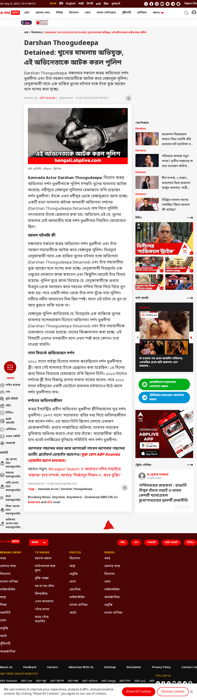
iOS (49, 502)
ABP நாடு (139, 681)
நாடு (98, 4)
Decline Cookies (172, 692)
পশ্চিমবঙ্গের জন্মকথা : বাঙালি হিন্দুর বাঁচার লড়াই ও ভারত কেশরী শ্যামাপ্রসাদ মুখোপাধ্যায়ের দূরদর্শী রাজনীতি (163, 493)
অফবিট (5, 613)
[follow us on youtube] (162, 4)
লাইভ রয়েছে (13, 385)
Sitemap (110, 667)
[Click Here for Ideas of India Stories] (42, 22)
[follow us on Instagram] (167, 4)
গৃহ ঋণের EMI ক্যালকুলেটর (13, 463)
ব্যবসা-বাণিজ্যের (106, 13)
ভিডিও (9, 413)
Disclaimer (134, 667)
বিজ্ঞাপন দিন (190, 3)
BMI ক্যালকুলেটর (13, 498)
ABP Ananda (47, 98)
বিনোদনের (36, 32)
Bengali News (10, 552)
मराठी (80, 4)
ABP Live (26, 681)
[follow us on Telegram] (173, 4)
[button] (10, 370)
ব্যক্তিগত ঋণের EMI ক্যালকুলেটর (13, 523)
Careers (52, 667)
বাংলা (53, 4)
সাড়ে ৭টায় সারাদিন (41, 619)
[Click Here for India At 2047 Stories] (26, 22)
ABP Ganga (108, 681)
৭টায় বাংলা (42, 609)
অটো (3, 636)
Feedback (29, 667)
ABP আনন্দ (57, 681)
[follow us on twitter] (146, 4)
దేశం (106, 4)
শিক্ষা (3, 605)
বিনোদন (73, 13)
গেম (8, 392)
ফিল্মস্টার (41, 594)
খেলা (87, 13)
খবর (3, 558)
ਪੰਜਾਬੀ (89, 4)
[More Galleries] (190, 298)
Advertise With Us (81, 667)
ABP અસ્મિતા (90, 681)
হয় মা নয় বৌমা (44, 586)
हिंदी (61, 4)
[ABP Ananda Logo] (10, 13)
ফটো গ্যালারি (10, 421)
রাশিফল (142, 13)
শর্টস (8, 406)
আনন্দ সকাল (43, 558)
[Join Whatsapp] (178, 4)
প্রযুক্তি (4, 628)
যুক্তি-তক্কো (42, 578)
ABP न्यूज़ (41, 681)
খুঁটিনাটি (126, 13)
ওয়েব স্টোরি (13, 436)
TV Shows (42, 552)
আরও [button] (156, 13)
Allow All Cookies (138, 692)
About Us (6, 667)
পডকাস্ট (10, 443)
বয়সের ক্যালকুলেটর (13, 475)
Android (34, 502)
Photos (75, 552)
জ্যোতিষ (74, 590)
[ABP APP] (149, 445)
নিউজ (59, 13)
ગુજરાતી (115, 4)
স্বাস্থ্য (3, 597)
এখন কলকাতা (44, 601)
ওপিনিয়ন (11, 429)
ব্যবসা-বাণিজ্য (9, 582)
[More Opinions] (190, 464)
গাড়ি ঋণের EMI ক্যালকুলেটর (13, 486)
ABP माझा (73, 681)
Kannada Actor (48, 489)
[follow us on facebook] (151, 4)
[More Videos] (190, 217)
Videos (109, 552)
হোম (26, 13)
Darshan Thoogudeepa (76, 489)
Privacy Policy (161, 667)
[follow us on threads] (156, 4)
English (71, 4)
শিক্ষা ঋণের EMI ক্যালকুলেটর (13, 510)
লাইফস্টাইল (7, 590)
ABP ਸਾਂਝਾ (125, 681)
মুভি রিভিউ (12, 399)
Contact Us (189, 667)
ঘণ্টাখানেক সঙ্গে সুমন (45, 568)
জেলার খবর (42, 13)
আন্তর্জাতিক (7, 652)
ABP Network (8, 681)
